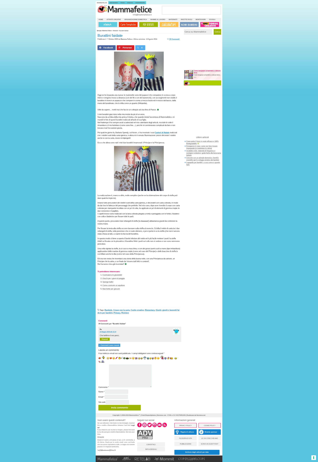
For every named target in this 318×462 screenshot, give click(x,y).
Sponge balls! (107, 282)
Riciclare (125, 313)
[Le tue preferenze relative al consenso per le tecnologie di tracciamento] (313, 457)
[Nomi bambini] (189, 24)
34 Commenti (174, 39)
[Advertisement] (191, 10)
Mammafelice (102, 2)
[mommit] (145, 441)
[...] (195, 77)
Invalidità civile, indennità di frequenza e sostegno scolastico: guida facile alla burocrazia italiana (203, 153)
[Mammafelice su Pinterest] (144, 427)
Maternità (173, 19)
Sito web (101, 402)
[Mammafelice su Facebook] (139, 427)
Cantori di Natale (162, 132)
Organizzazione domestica (135, 19)
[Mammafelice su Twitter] (149, 427)
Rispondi (105, 339)
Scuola (212, 19)
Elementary (150, 310)
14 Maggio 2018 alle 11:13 (108, 332)
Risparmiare (140, 2)
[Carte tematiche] (128, 24)
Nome (101, 392)
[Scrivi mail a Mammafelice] (159, 427)
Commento (103, 387)
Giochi (158, 310)
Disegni (130, 2)
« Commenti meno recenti (109, 345)
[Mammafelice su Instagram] (154, 427)
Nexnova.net (201, 415)
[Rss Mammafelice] (164, 427)
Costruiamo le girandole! (112, 275)
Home (101, 19)
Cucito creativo (137, 310)
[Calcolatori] (168, 24)
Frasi (122, 2)
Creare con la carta (121, 310)
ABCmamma (114, 2)
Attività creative (114, 19)
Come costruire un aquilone (113, 285)
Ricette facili (186, 19)
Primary (117, 313)
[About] (107, 24)
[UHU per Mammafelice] (209, 24)
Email (101, 397)
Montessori (201, 19)
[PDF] (148, 24)
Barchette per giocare (111, 289)
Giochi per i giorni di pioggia (113, 278)
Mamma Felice (126, 39)
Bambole (108, 310)
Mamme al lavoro (157, 19)
